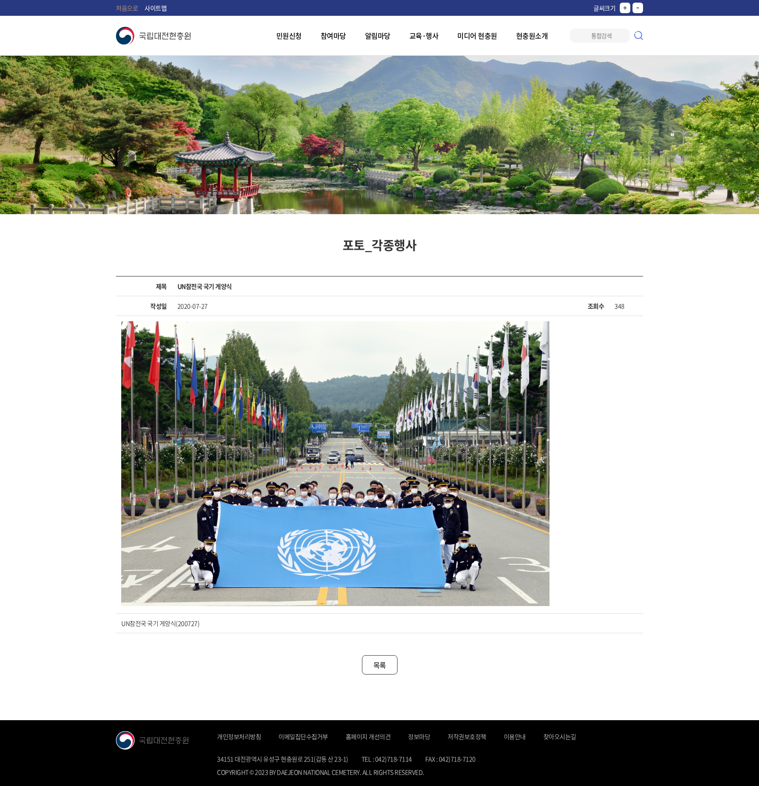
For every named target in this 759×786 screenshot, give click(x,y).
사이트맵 (155, 8)
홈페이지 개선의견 (368, 736)
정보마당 (419, 736)
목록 (379, 665)
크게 (625, 8)
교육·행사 (424, 35)
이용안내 (515, 736)
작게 (637, 8)
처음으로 (127, 8)
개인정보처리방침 (239, 736)
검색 (638, 35)
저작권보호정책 (467, 736)
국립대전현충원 (153, 36)
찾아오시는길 (559, 736)
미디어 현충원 (477, 35)
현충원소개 (532, 35)
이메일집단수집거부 (303, 736)
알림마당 (377, 35)
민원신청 (289, 35)
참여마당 (333, 35)
